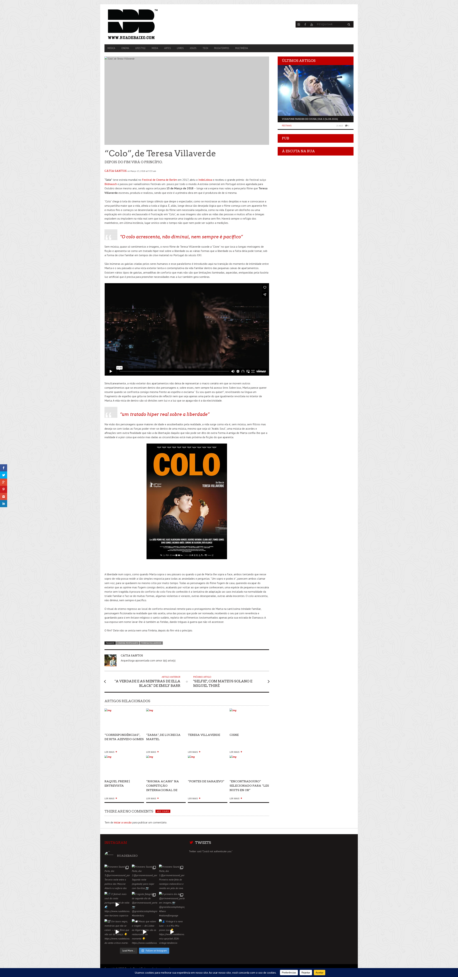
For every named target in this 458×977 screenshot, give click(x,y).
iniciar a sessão (123, 822)
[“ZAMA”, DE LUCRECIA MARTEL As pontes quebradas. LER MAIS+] (166, 712)
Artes (167, 48)
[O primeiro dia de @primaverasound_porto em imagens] (172, 904)
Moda (155, 48)
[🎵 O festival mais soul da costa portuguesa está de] (117, 904)
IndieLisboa (205, 179)
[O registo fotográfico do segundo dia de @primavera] (144, 904)
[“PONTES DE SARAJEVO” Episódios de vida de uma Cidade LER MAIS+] (207, 758)
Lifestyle (140, 48)
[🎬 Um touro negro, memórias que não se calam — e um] (117, 932)
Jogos (193, 48)
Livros (180, 48)
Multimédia (241, 48)
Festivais (287, 125)
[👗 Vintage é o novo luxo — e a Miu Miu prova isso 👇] (172, 932)
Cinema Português (128, 643)
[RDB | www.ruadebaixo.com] (141, 24)
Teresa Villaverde (151, 643)
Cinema (125, 48)
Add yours (163, 811)
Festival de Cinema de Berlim (159, 179)
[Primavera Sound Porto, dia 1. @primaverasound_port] (172, 877)
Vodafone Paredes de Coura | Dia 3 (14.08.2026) (310, 119)
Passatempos (221, 48)
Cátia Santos (115, 171)
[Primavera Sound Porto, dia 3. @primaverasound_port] (117, 877)
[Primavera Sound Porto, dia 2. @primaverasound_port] (144, 877)
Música (111, 48)
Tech (205, 48)
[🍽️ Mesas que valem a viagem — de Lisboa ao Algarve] (144, 932)
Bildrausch (110, 184)
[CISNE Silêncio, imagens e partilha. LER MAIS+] (249, 712)
